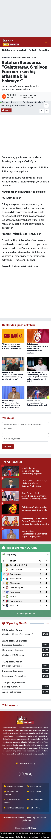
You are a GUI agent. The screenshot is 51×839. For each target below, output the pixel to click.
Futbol (32, 50)
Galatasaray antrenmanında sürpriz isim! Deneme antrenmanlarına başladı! (37, 348)
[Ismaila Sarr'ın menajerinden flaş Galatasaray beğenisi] (38, 392)
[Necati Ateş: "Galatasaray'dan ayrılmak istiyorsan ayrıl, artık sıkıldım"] (13, 392)
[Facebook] (21, 774)
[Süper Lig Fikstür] (47, 623)
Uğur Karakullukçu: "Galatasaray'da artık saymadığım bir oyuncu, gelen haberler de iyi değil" (38, 377)
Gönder (8, 446)
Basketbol (44, 50)
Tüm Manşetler (36, 800)
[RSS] (30, 774)
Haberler (6, 58)
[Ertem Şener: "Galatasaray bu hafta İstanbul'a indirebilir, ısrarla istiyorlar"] (13, 364)
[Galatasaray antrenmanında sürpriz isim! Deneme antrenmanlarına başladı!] (38, 336)
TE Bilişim (32, 828)
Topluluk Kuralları (39, 818)
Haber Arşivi (35, 808)
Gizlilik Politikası (10, 818)
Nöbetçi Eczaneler (15, 786)
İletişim (21, 818)
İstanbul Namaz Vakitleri (12, 793)
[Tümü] (47, 705)
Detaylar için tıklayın (25, 614)
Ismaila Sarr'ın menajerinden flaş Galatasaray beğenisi (37, 403)
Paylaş (7, 110)
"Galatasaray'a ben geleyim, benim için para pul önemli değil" (12, 346)
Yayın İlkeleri (25, 820)
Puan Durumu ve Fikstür (12, 801)
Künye (28, 818)
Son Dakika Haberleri (15, 808)
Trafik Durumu (35, 792)
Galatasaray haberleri (14, 50)
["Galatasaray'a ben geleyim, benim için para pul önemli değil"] (13, 336)
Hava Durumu (35, 786)
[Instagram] (25, 774)
